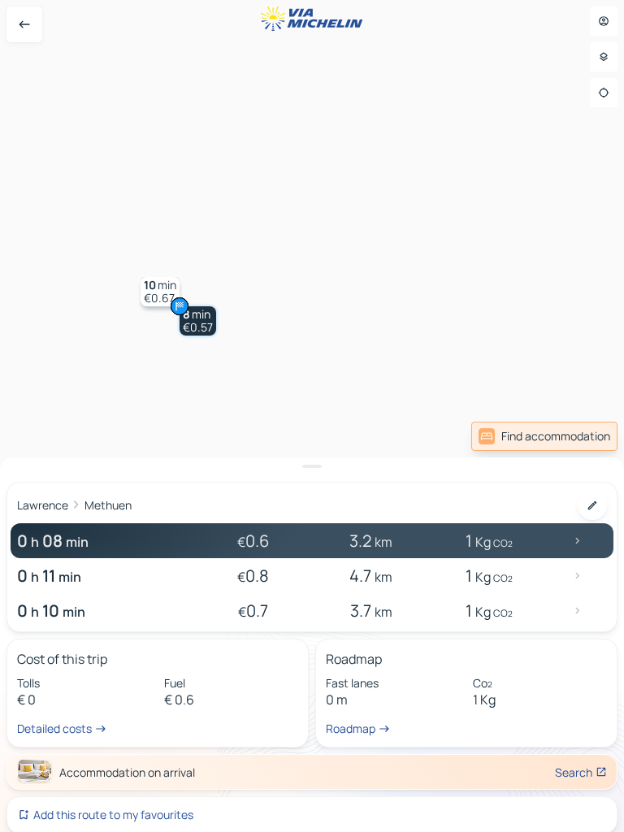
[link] (544, 436)
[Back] (24, 24)
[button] (198, 321)
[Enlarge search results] (312, 466)
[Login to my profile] (604, 21)
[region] (312, 416)
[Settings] (604, 57)
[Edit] (592, 505)
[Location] (604, 92)
